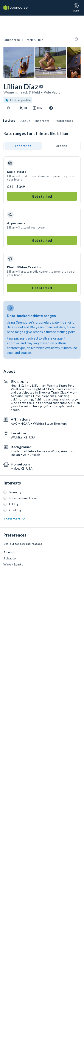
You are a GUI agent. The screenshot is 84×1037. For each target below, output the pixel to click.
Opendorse (11, 39)
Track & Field (34, 39)
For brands (23, 146)
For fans (60, 146)
